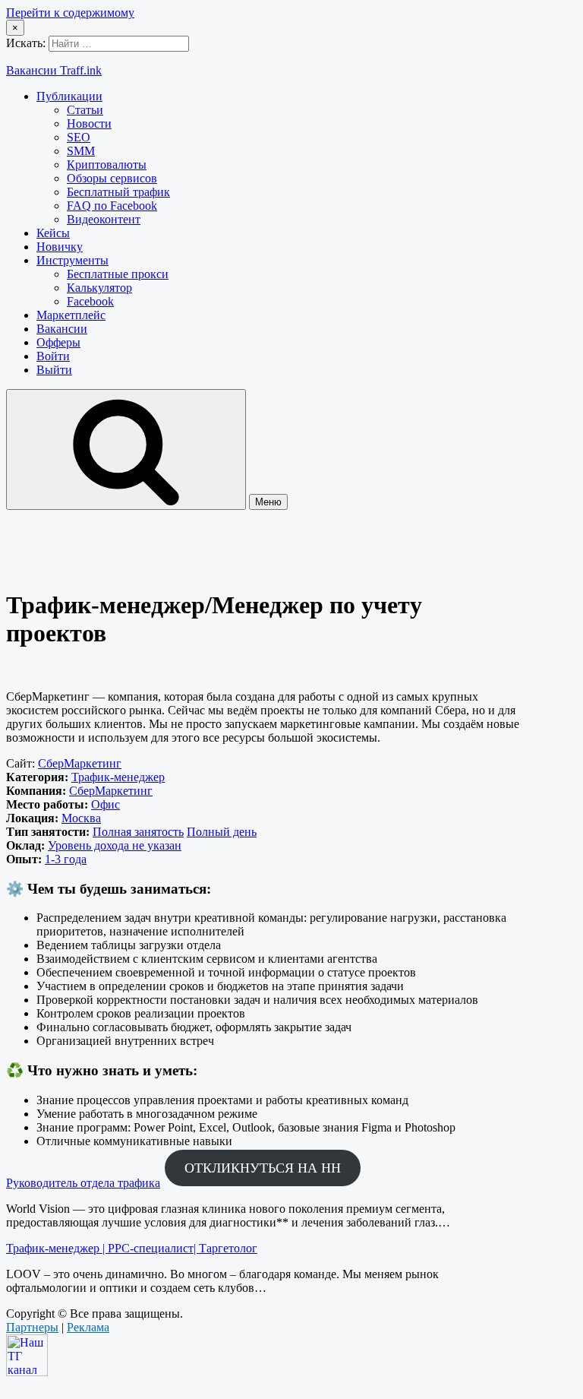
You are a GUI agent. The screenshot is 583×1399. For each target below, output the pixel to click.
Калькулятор (99, 287)
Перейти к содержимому (70, 12)
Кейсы (53, 232)
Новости (89, 123)
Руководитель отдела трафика (83, 1182)
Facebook (90, 301)
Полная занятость (138, 831)
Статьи (85, 109)
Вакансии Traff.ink (54, 70)
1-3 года (66, 859)
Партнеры (32, 1327)
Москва (81, 818)
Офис (105, 804)
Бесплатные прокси (118, 273)
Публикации (69, 96)
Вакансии (61, 328)
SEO (78, 137)
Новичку (59, 246)
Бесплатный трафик (118, 191)
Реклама (88, 1327)
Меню (268, 502)
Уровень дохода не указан (114, 845)
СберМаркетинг (79, 763)
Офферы (58, 342)
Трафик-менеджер (118, 777)
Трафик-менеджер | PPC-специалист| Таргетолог (131, 1248)
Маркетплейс (71, 315)
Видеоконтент (103, 219)
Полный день (222, 831)
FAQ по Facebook (112, 205)
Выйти (54, 369)
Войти (53, 356)
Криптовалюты (107, 164)
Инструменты (72, 260)
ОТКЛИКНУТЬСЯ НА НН (262, 1168)
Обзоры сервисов (112, 178)
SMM (81, 150)
